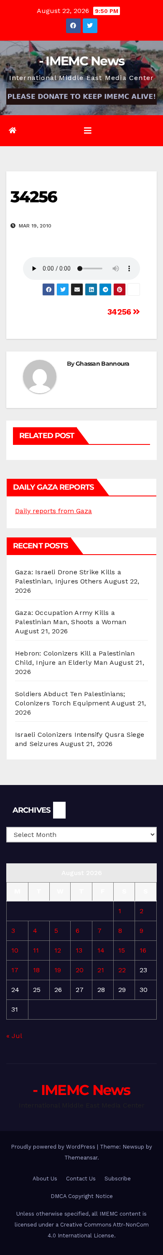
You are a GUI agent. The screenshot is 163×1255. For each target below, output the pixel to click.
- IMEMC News (82, 61)
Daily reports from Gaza (53, 511)
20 (80, 970)
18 (36, 970)
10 (14, 950)
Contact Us (81, 1178)
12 (57, 950)
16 (143, 950)
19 (57, 970)
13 (79, 950)
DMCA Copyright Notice (82, 1196)
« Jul (14, 1036)
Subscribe (117, 1178)
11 (36, 950)
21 (100, 970)
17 (14, 970)
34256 (120, 312)
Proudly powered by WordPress (54, 1147)
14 (100, 950)
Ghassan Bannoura (103, 363)
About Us (45, 1178)
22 (122, 970)
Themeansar (80, 1157)
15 (121, 950)
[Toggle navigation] (88, 131)
